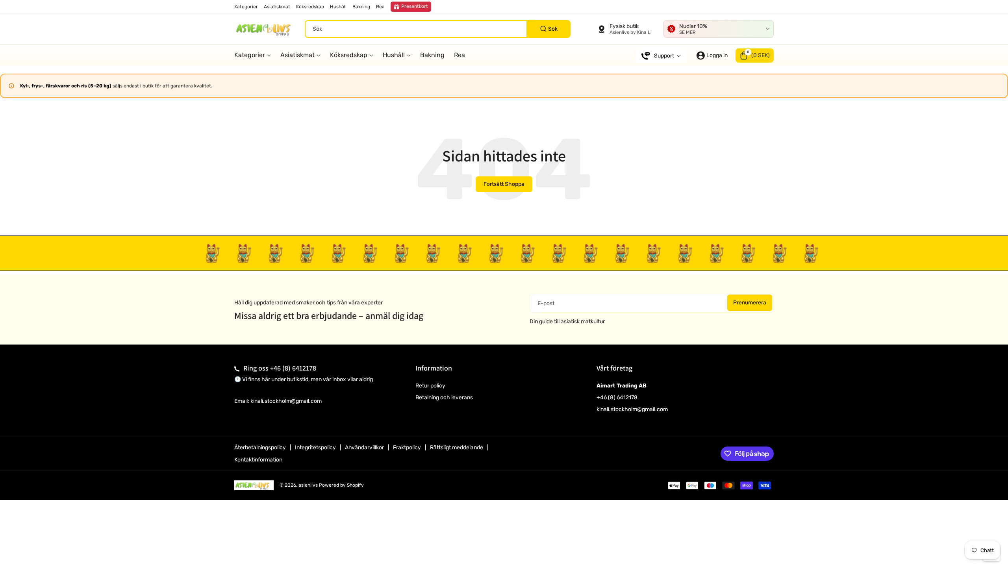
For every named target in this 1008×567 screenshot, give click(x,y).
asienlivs (308, 485)
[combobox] (438, 29)
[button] (755, 55)
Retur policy (430, 385)
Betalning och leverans (444, 397)
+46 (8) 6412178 (293, 367)
